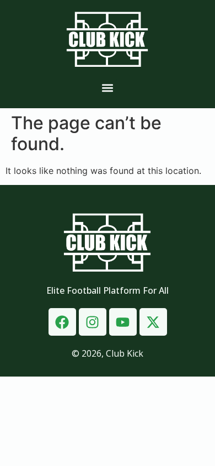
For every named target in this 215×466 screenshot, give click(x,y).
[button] (108, 88)
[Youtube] (123, 322)
